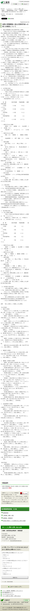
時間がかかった (7, 574)
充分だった (6, 555)
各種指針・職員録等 (23, 10)
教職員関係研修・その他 (12, 10)
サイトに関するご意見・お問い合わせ (11, 596)
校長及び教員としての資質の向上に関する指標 (14, 520)
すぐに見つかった (7, 570)
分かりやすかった (7, 562)
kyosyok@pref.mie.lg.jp (15, 540)
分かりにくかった (7, 566)
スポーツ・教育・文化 (18, 8)
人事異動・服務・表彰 (8, 515)
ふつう (5, 556)
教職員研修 (5, 512)
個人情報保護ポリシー (7, 592)
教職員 (3, 10)
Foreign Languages (24, 1)
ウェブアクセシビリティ (8, 594)
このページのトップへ (16, 586)
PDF (4, 488)
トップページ (9, 8)
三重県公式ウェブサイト (5, 2)
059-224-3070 (6, 604)
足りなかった (6, 558)
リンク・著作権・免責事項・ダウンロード (12, 590)
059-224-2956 (10, 537)
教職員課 (3, 15)
